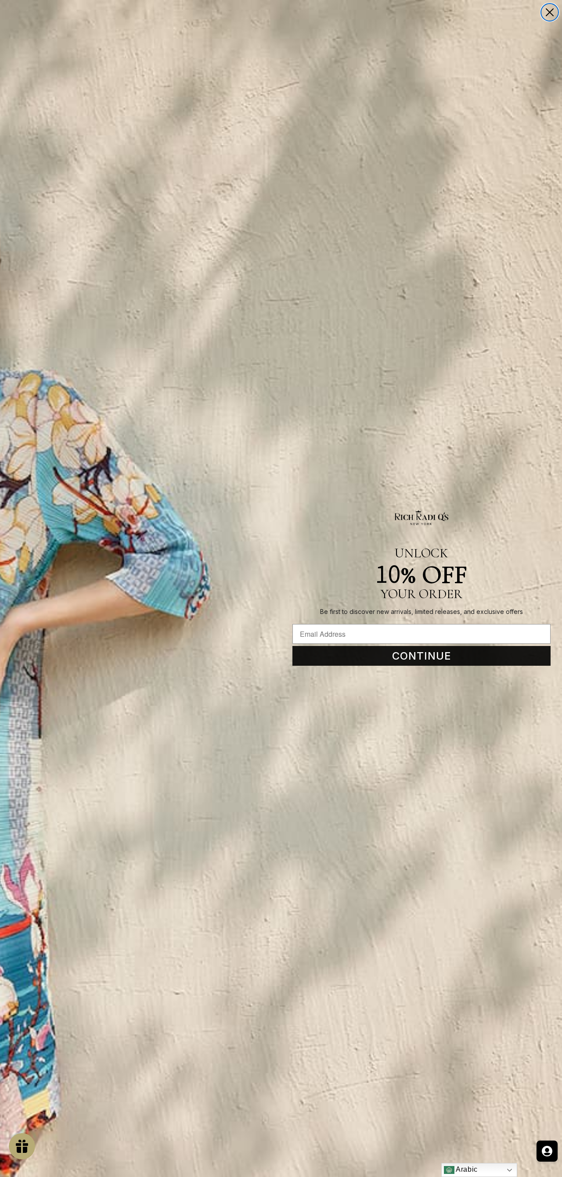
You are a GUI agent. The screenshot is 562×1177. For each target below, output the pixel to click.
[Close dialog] (549, 12)
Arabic (466, 1169)
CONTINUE (421, 656)
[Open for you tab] (547, 1151)
